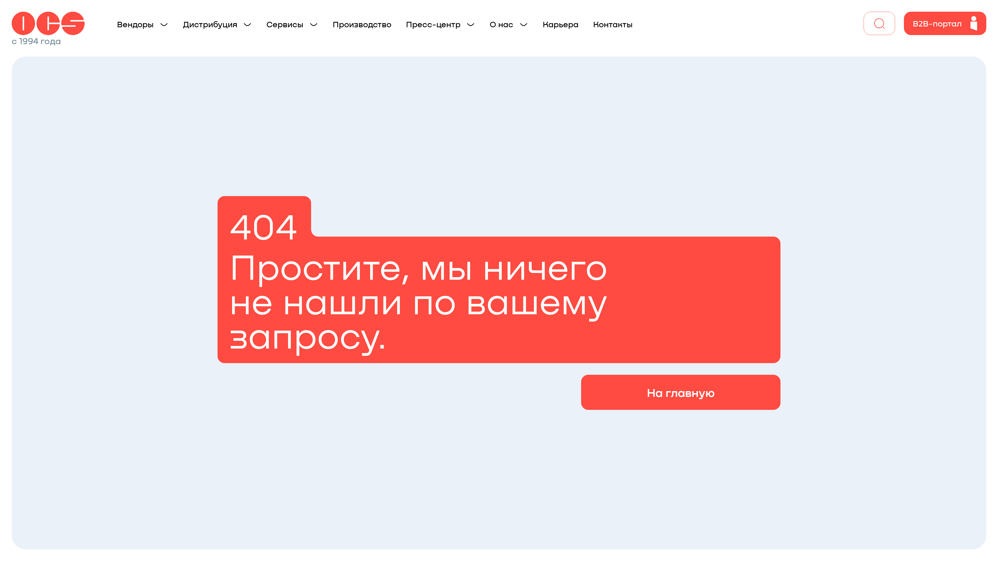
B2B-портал (937, 23)
